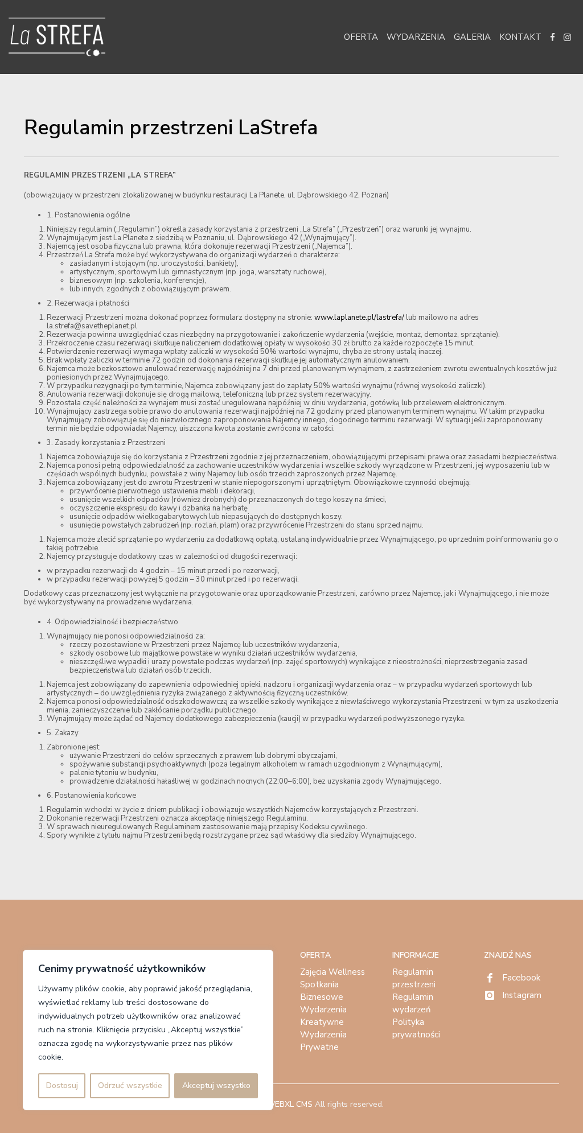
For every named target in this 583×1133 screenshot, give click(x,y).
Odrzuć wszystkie (130, 1085)
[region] (148, 1030)
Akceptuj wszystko (216, 1085)
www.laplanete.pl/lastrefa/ (358, 317)
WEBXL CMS (289, 1104)
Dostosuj (62, 1085)
